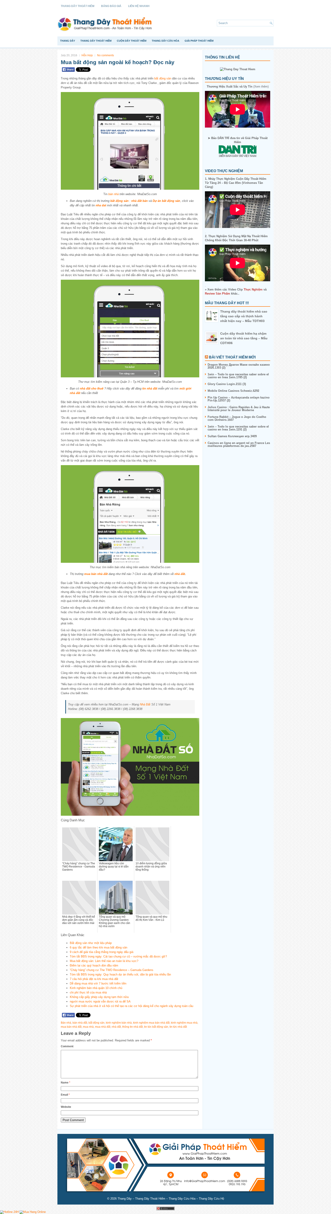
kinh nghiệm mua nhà (184, 1022)
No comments (105, 55)
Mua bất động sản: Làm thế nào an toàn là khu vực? (104, 961)
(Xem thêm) (238, 86)
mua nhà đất (102, 1026)
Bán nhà (66, 1022)
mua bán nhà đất (96, 574)
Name (65, 1082)
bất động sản (162, 78)
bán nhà (113, 194)
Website (66, 1106)
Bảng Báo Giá (111, 6)
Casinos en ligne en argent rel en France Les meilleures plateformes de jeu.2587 (239, 444)
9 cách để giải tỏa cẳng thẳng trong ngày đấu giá (101, 952)
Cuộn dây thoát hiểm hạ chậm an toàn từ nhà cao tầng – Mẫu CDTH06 (244, 338)
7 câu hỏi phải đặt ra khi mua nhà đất (94, 979)
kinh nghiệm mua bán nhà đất (151, 1022)
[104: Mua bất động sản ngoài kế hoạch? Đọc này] (130, 141)
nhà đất (180, 574)
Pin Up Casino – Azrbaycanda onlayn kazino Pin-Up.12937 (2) (239, 399)
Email (65, 1094)
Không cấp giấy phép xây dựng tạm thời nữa (99, 997)
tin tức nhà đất (178, 1026)
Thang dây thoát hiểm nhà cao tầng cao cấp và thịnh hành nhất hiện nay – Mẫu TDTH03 (243, 316)
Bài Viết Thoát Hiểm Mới (232, 357)
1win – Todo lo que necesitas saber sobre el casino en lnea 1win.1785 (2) (238, 376)
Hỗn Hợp (87, 55)
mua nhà (88, 1026)
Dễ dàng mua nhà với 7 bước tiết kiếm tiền (98, 983)
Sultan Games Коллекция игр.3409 (232, 436)
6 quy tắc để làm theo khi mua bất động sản (98, 947)
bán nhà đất (80, 1022)
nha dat (101, 205)
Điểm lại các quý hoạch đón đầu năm (94, 965)
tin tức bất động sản (156, 1026)
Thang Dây (67, 40)
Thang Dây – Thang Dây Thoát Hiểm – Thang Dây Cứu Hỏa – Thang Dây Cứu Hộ (171, 1198)
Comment (67, 1046)
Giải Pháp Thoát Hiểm (199, 40)
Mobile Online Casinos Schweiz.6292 (233, 390)
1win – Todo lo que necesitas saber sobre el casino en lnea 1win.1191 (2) (238, 428)
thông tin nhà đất (132, 1026)
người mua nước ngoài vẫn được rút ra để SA (100, 1001)
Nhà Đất (145, 704)
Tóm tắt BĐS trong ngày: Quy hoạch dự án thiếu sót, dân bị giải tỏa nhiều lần (120, 974)
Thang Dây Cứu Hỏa (165, 40)
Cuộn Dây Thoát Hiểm (131, 40)
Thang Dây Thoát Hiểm (77, 6)
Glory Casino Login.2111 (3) (227, 384)
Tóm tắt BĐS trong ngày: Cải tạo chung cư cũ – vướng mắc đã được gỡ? (118, 956)
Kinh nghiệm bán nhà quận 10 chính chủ (96, 988)
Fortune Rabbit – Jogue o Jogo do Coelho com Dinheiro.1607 (237, 418)
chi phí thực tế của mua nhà (88, 992)
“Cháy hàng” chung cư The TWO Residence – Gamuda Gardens (111, 970)
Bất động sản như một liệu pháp (91, 943)
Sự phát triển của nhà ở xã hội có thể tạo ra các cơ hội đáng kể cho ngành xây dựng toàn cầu (131, 1006)
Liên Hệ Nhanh (139, 6)
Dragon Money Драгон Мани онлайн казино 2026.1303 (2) (239, 366)
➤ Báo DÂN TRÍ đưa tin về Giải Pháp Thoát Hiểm (238, 140)
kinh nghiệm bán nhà (119, 1022)
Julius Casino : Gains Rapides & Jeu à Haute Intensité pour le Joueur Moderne (239, 408)
